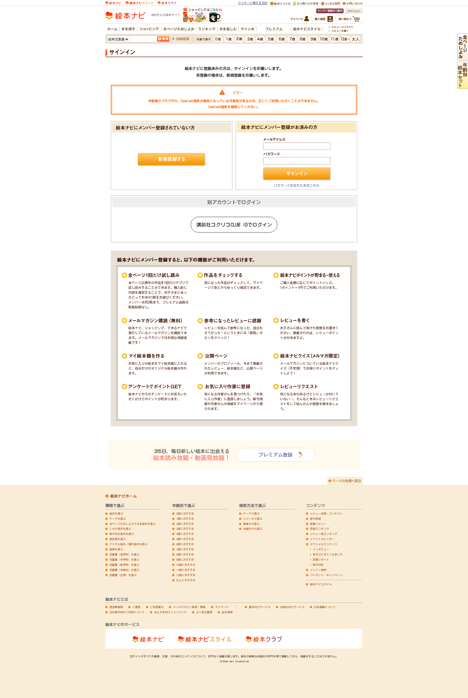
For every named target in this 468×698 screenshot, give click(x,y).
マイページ (222, 607)
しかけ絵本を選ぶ (120, 528)
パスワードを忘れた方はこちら (296, 185)
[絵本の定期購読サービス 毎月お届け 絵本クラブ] (167, 2)
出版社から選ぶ (252, 528)
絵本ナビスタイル (321, 584)
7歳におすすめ (185, 549)
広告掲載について (325, 607)
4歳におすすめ (185, 533)
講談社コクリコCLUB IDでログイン (234, 224)
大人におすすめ (185, 580)
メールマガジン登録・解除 (189, 607)
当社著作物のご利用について (127, 612)
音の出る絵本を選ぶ (121, 533)
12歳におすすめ (185, 575)
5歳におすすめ (185, 539)
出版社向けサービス (292, 607)
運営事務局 (116, 607)
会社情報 (227, 612)
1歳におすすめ (185, 518)
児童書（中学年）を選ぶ (124, 559)
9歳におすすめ (185, 559)
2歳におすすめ (185, 523)
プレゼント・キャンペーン (326, 575)
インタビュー (321, 549)
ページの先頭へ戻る (346, 480)
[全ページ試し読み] (462, 58)
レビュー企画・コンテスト (326, 513)
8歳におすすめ (185, 554)
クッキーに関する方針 (253, 2)
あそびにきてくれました (328, 554)
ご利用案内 (157, 607)
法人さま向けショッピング (170, 612)
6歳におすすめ (185, 544)
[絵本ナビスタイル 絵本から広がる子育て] (139, 2)
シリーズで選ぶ (252, 518)
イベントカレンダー (322, 539)
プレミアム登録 (275, 454)
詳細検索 (182, 38)
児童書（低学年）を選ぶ (124, 554)
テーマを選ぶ (117, 518)
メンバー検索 (318, 569)
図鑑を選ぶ (116, 549)
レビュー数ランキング (323, 533)
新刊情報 (315, 518)
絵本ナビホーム (123, 496)
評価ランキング (319, 528)
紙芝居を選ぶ (117, 539)
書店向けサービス (260, 607)
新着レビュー (318, 523)
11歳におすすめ (185, 569)
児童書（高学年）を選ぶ (124, 564)
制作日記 (318, 564)
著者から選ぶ (251, 523)
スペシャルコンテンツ (323, 544)
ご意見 (136, 607)
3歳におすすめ (185, 528)
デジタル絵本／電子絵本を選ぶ (128, 544)
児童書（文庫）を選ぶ (122, 575)
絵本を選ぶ (116, 513)
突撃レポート (321, 559)
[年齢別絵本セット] (462, 86)
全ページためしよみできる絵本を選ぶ (132, 523)
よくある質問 (204, 612)
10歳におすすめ (185, 564)
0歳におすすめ (185, 513)
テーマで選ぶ (251, 513)
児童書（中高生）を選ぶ (124, 569)
